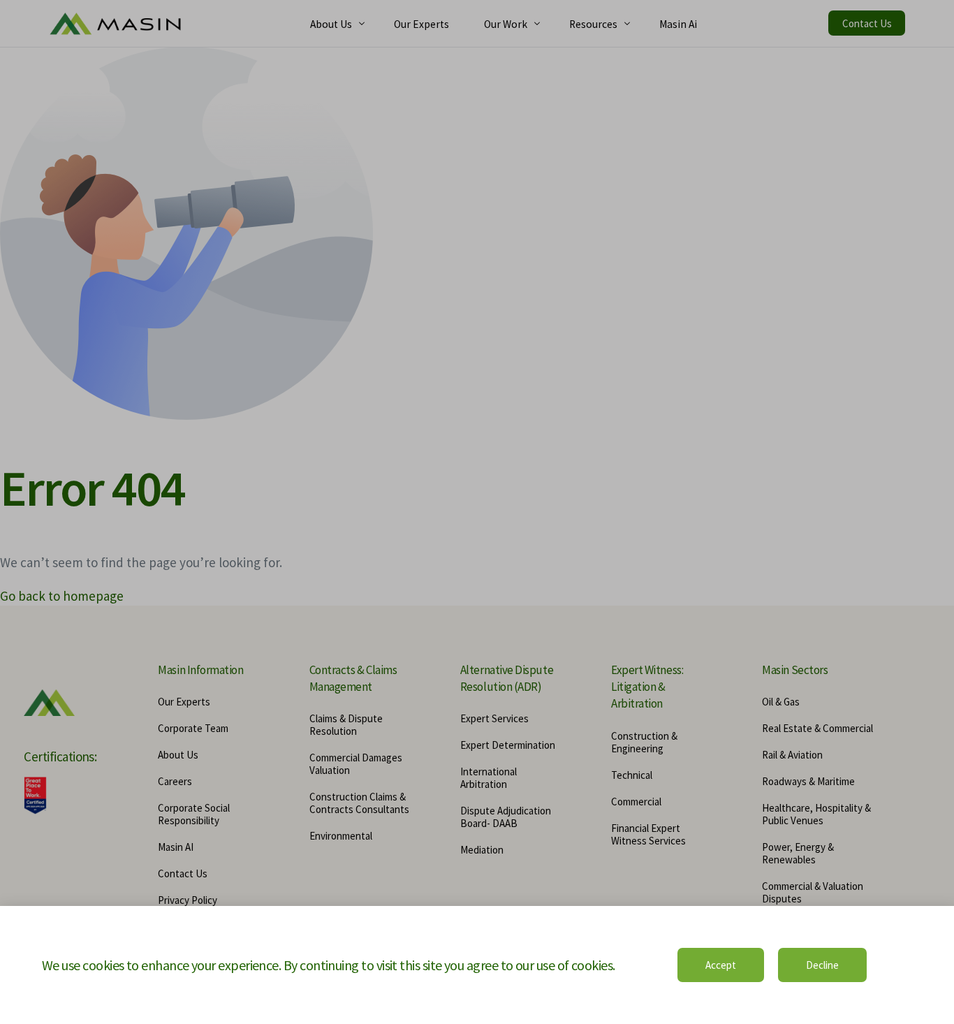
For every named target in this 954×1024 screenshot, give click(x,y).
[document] (477, 512)
